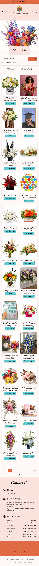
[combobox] (28, 69)
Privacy (14, 563)
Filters (11, 69)
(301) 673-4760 (20, 2)
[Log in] (32, 12)
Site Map (30, 563)
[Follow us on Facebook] (19, 551)
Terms (8, 563)
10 (33, 470)
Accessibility (22, 563)
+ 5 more (15, 511)
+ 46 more (18, 504)
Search (34, 59)
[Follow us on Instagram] (15, 551)
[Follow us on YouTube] (24, 551)
